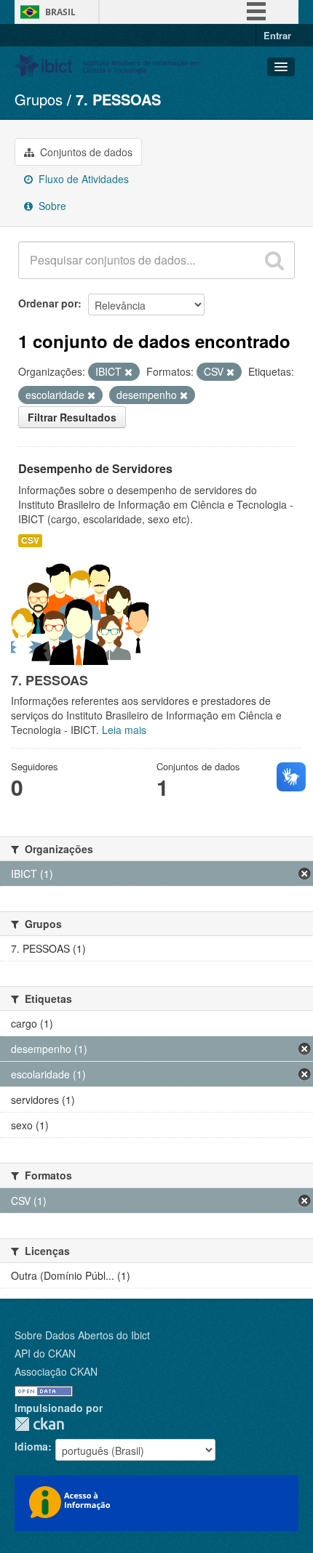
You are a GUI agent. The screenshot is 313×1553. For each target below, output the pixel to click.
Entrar (277, 35)
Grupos (39, 99)
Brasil (60, 12)
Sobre (51, 205)
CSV (30, 540)
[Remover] (128, 372)
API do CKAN (45, 1353)
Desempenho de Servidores (95, 468)
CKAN (39, 1424)
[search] (274, 260)
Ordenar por (48, 303)
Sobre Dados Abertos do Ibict (82, 1335)
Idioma (31, 1446)
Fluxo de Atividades (82, 179)
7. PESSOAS (118, 99)
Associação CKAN (56, 1371)
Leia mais (124, 729)
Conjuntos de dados (84, 152)
